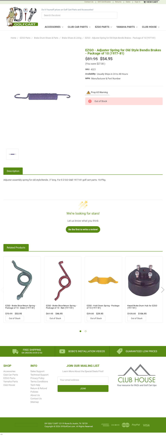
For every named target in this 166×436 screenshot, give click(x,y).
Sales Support (37, 371)
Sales (128, 2)
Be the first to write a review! (83, 229)
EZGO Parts (102, 26)
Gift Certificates (104, 2)
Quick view (22, 280)
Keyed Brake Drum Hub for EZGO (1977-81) (142, 307)
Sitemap (34, 402)
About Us (35, 395)
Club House (149, 26)
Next (163, 290)
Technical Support (39, 374)
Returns (118, 2)
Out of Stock (14, 318)
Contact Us (88, 2)
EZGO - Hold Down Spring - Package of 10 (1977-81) (103, 307)
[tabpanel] (22, 290)
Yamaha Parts (125, 26)
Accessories (53, 26)
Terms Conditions (39, 381)
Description (13, 171)
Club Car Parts (78, 26)
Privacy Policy (37, 378)
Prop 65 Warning (99, 92)
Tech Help (35, 385)
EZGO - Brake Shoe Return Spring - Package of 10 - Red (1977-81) (61, 307)
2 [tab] (86, 331)
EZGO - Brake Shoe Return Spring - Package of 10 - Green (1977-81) (20, 307)
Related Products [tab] (16, 247)
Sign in (137, 2)
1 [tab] (80, 331)
